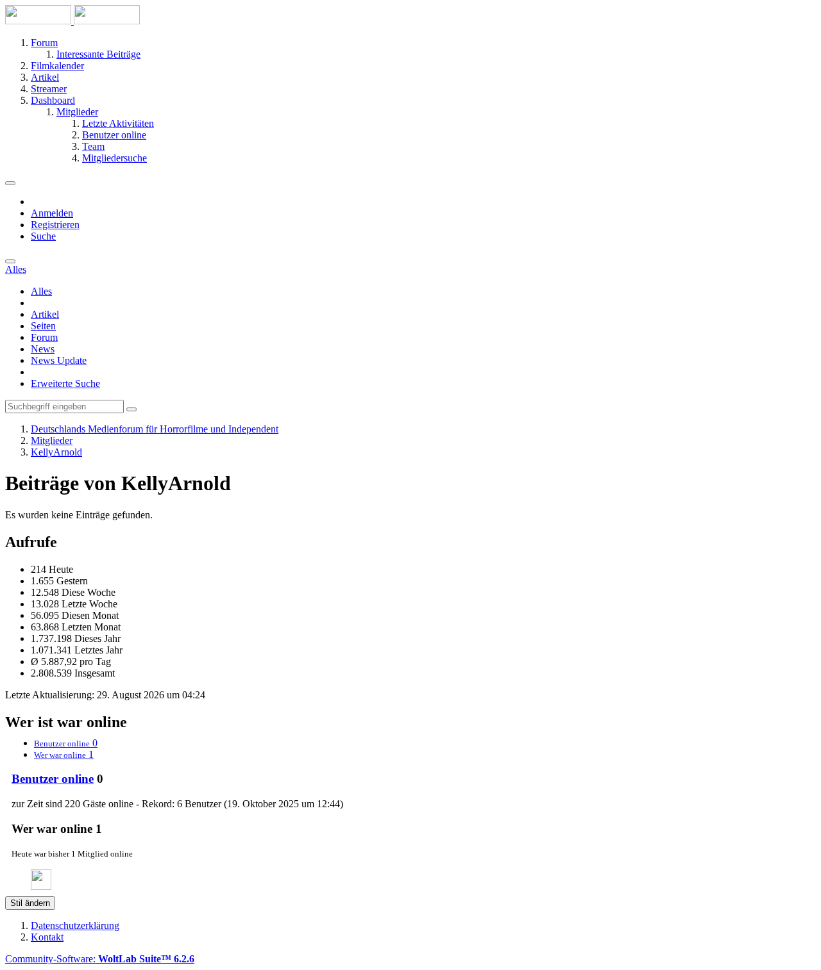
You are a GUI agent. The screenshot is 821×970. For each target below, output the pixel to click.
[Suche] (10, 261)
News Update (59, 360)
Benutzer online (53, 778)
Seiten (43, 325)
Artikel (45, 314)
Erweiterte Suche (65, 383)
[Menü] (10, 183)
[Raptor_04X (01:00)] (41, 886)
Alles (41, 291)
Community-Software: (99, 958)
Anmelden (52, 213)
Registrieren (55, 224)
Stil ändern (30, 903)
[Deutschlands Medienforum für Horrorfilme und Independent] (72, 20)
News (43, 348)
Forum (44, 337)
